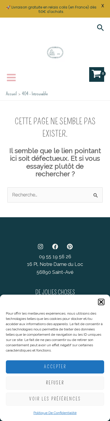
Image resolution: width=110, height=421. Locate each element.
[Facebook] (55, 246)
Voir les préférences (55, 399)
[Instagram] (40, 246)
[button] (101, 302)
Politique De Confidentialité (55, 413)
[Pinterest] (70, 246)
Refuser (55, 383)
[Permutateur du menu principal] (11, 77)
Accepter (55, 366)
